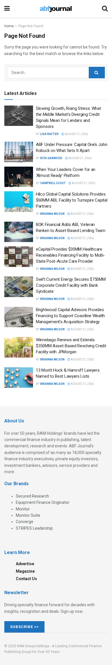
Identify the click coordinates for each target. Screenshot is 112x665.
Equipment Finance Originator (42, 502)
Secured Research (32, 496)
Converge (24, 521)
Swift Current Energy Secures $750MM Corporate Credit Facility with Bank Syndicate (71, 285)
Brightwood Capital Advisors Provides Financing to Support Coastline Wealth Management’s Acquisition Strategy (70, 315)
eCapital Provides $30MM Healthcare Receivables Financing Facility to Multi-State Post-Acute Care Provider (70, 255)
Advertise (25, 563)
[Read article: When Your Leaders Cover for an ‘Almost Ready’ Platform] (18, 177)
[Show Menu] (7, 8)
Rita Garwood (51, 158)
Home (9, 26)
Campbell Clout (53, 183)
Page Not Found (30, 26)
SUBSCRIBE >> (24, 627)
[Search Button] (105, 8)
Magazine (25, 571)
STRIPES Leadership (34, 528)
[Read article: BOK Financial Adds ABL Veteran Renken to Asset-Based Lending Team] (18, 232)
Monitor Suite (28, 515)
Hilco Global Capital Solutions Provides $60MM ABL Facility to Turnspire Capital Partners (71, 200)
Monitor (23, 509)
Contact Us (26, 578)
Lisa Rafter (49, 134)
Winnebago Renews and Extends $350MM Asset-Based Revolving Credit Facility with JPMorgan (71, 345)
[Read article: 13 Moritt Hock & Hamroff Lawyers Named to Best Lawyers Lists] (18, 377)
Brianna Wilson (52, 213)
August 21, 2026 (76, 134)
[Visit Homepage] (55, 8)
